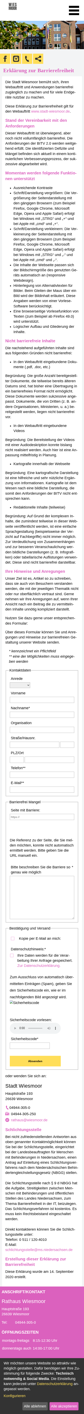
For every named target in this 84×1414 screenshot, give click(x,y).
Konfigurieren (14, 1396)
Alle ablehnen (35, 1406)
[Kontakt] (27, 59)
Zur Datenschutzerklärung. (39, 966)
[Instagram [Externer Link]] (16, 59)
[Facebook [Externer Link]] (5, 59)
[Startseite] (18, 10)
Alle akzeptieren (64, 1406)
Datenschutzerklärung (55, 1384)
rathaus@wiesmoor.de (29, 1120)
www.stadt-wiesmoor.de (50, 111)
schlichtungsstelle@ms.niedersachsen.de (39, 1250)
